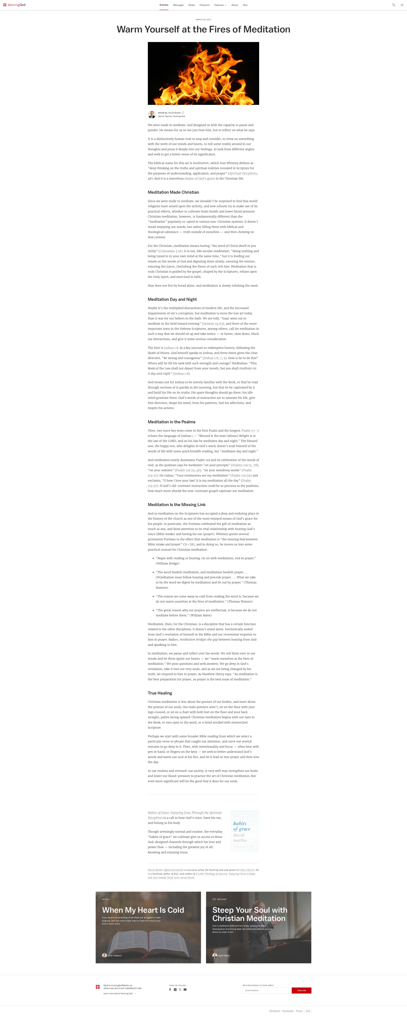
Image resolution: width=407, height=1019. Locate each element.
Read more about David (180, 877)
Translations (274, 1011)
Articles (163, 5)
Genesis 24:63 (213, 323)
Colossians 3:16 (170, 251)
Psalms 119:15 (242, 465)
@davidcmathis (174, 869)
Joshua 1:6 (211, 358)
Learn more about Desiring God (118, 993)
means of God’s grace (200, 178)
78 (255, 465)
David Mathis (155, 869)
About (234, 5)
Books (192, 5)
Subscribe (301, 990)
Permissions (288, 1011)
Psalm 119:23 (185, 470)
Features (219, 5)
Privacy (299, 1011)
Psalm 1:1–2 (250, 430)
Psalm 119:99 (241, 475)
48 (198, 470)
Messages (178, 5)
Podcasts (205, 5)
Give (245, 5)
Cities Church (247, 869)
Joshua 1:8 (171, 348)
